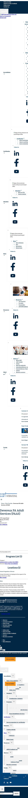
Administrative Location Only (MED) (9, 562)
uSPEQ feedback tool (12, 749)
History (18, 363)
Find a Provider (8, 503)
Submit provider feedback (10, 3)
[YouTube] (4, 650)
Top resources (22, 301)
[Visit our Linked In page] (16, 155)
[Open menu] (1, 499)
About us (5, 620)
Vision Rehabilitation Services (17, 713)
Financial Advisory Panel (13, 762)
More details (3, 577)
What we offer (21, 192)
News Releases (19, 242)
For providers (22, 305)
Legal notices (6, 626)
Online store (7, 5)
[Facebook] (2, 650)
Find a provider (7, 2)
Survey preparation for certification (16, 722)
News (5, 733)
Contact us (6, 6)
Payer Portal (6, 623)
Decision (2, 563)
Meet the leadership (21, 365)
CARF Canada (19, 362)
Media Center (19, 248)
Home (2, 503)
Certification (7, 717)
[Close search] (2, 789)
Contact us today (5, 613)
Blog (17, 244)
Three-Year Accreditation (11, 563)
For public (21, 303)
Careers (18, 370)
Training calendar (22, 194)
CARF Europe (16, 608)
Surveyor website (7, 625)
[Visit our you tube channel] (16, 173)
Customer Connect (8, 621)
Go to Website (3, 524)
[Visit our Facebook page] (16, 166)
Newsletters (19, 246)
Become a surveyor (20, 372)
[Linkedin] (1, 650)
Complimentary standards (15, 698)
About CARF (19, 360)
